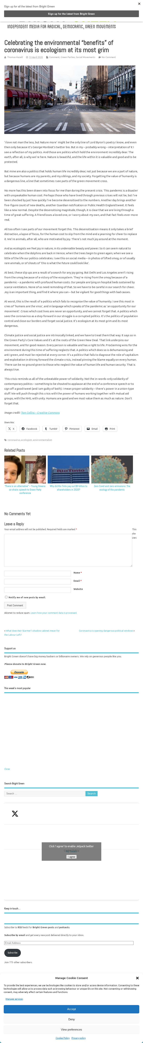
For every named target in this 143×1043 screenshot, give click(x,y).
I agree (71, 856)
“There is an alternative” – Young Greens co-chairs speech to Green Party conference (25, 490)
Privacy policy (79, 1038)
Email (78, 581)
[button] (137, 978)
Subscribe (13, 952)
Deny (71, 1019)
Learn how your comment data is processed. (54, 613)
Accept (71, 1009)
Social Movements (85, 57)
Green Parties (68, 57)
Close (7, 769)
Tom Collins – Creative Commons (40, 412)
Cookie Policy (63, 1038)
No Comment (109, 57)
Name (78, 572)
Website (78, 589)
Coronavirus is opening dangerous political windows (106, 631)
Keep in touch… (12, 908)
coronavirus (14, 440)
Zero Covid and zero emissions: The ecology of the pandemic (112, 488)
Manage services (14, 999)
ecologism (26, 440)
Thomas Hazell (15, 57)
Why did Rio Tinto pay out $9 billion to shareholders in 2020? (68, 488)
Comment (54, 57)
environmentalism (42, 440)
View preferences (71, 1029)
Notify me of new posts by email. (27, 597)
